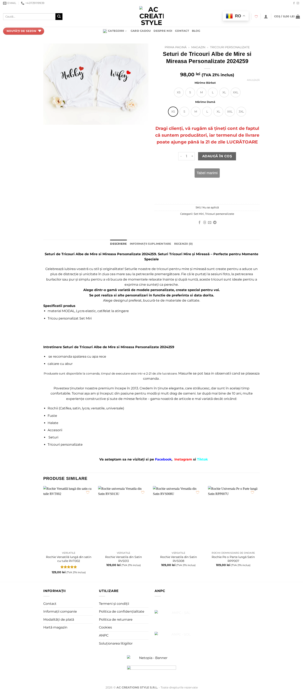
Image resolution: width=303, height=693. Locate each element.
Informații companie (60, 611)
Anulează (253, 80)
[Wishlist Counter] (256, 16)
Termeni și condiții (114, 604)
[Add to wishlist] (87, 492)
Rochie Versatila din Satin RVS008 (178, 559)
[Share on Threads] (204, 222)
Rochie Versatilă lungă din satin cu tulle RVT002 (68, 559)
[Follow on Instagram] (298, 3)
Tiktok (202, 459)
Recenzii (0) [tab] (183, 243)
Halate (53, 423)
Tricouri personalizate (230, 47)
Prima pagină (176, 47)
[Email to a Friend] (209, 222)
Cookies (105, 627)
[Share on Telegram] (214, 222)
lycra (85, 408)
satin (77, 408)
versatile (98, 408)
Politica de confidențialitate (121, 611)
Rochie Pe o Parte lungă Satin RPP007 (233, 559)
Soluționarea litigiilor (116, 643)
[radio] (178, 92)
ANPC (103, 635)
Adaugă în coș (217, 156)
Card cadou (141, 30)
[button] (266, 16)
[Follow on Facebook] (294, 3)
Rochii (53, 408)
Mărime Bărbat (205, 82)
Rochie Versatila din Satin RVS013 (123, 559)
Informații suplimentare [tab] (150, 243)
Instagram (183, 459)
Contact (182, 30)
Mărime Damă (205, 102)
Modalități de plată (58, 619)
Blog (196, 30)
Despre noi (163, 30)
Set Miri (199, 213)
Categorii (116, 30)
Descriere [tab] (118, 243)
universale (114, 408)
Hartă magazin (55, 627)
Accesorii (55, 430)
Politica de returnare (116, 619)
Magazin (198, 47)
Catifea (65, 408)
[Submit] (58, 16)
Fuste (52, 416)
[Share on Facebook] (199, 222)
